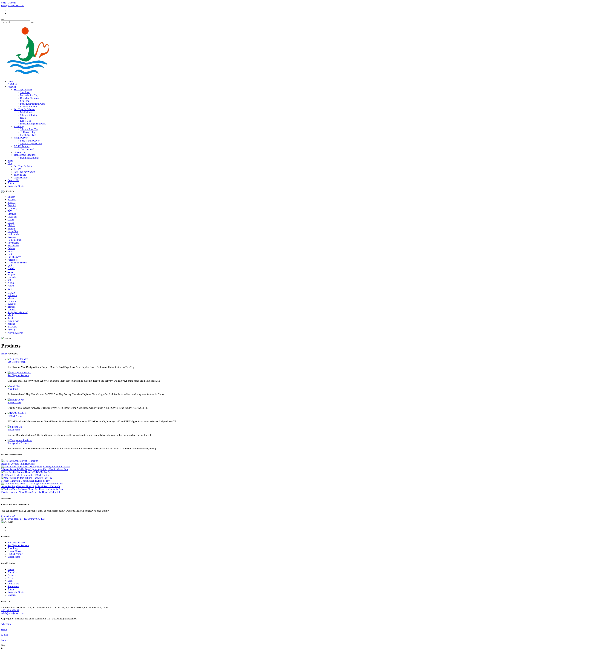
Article (11, 183)
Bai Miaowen (14, 257)
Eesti (10, 254)
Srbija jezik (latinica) (18, 312)
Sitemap (12, 595)
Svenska (12, 237)
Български (13, 245)
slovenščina (13, 242)
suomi (11, 251)
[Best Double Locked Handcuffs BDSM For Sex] (26, 472)
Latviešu (12, 309)
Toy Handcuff (27, 149)
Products (12, 86)
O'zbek (11, 268)
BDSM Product (21, 146)
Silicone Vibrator (28, 115)
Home (11, 81)
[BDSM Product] (17, 413)
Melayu (11, 298)
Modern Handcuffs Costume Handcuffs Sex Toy (25, 480)
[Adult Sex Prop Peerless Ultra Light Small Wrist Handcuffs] (32, 483)
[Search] (2, 19)
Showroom (13, 586)
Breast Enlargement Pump (33, 123)
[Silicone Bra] (15, 426)
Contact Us (13, 180)
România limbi (15, 240)
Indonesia (12, 295)
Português (12, 259)
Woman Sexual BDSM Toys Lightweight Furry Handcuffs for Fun (34, 469)
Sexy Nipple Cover (29, 140)
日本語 (11, 225)
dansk (10, 318)
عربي (10, 271)
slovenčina (13, 231)
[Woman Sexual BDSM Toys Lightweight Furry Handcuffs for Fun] (35, 466)
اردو (10, 265)
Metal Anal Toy (28, 135)
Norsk (11, 282)
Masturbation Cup (29, 95)
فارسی (11, 292)
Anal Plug (19, 126)
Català (11, 219)
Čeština (11, 248)
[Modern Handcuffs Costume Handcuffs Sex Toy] (26, 478)
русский (12, 304)
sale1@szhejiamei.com (12, 5)
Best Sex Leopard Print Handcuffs (18, 463)
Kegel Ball (25, 120)
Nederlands (13, 234)
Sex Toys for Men (23, 89)
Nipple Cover (20, 137)
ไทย (10, 289)
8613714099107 (9, 2)
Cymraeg (12, 208)
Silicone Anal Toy (29, 129)
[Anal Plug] (14, 386)
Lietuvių (12, 213)
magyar (11, 274)
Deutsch (12, 301)
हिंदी (9, 280)
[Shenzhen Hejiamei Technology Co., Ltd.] (27, 75)
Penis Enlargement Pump (32, 103)
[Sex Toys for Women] (19, 372)
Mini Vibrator (27, 112)
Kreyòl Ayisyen (15, 332)
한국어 (11, 329)
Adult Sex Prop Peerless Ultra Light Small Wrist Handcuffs (30, 486)
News (10, 160)
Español (12, 205)
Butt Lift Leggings (29, 157)
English (11, 196)
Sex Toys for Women (24, 109)
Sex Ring (24, 101)
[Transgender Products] (20, 440)
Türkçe (11, 228)
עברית (11, 222)
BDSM (17, 169)
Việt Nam (12, 216)
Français (12, 277)
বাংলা (10, 211)
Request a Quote (16, 186)
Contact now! (8, 516)
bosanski (12, 199)
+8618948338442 (10, 610)
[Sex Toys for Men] (18, 359)
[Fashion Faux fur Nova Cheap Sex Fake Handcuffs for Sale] (32, 489)
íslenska (11, 306)
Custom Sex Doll (28, 106)
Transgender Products (24, 154)
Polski (11, 285)
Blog (10, 163)
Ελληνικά (12, 326)
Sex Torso (25, 92)
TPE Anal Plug (27, 132)
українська (13, 321)
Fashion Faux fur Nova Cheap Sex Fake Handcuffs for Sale (31, 492)
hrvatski (11, 202)
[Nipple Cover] (16, 399)
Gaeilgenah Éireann (17, 262)
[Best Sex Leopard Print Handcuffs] (19, 461)
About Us (12, 83)
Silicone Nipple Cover (31, 143)
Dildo (23, 118)
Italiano (11, 323)
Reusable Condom (29, 98)
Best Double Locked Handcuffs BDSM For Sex (25, 475)
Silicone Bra (20, 152)
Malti (10, 315)
